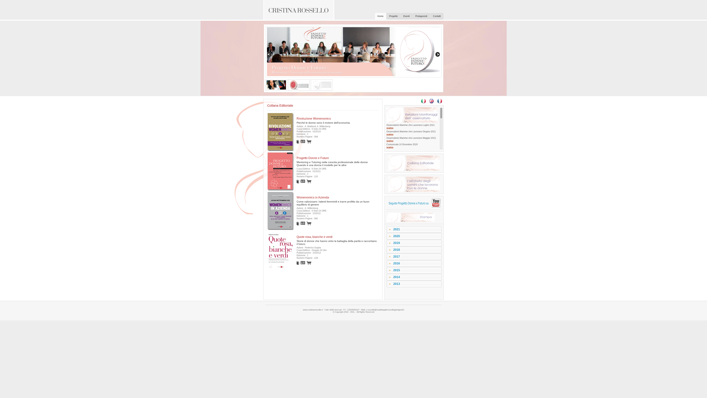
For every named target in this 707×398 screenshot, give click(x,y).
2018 (396, 249)
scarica (389, 128)
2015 (396, 270)
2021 (396, 229)
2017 (396, 256)
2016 (396, 263)
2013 (396, 283)
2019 (396, 243)
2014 (396, 277)
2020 (396, 236)
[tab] (414, 229)
